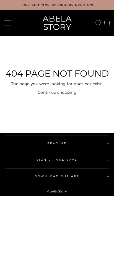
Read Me (57, 143)
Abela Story (57, 23)
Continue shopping (57, 92)
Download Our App (57, 176)
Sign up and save (57, 159)
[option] (57, 5)
